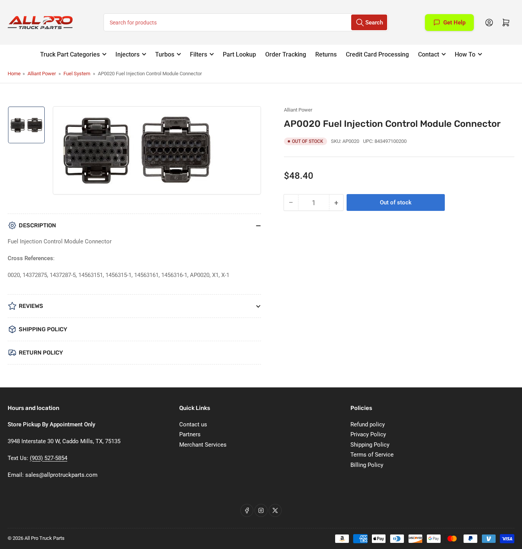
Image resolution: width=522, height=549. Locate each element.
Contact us (193, 424)
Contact (428, 54)
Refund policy (367, 424)
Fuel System (76, 73)
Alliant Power (42, 73)
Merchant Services (203, 444)
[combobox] (246, 22)
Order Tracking (285, 54)
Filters (198, 54)
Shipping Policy (369, 444)
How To (465, 54)
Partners (190, 434)
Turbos (164, 54)
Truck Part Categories (70, 54)
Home (14, 73)
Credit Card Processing (377, 54)
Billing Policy (366, 465)
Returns (326, 54)
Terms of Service (372, 454)
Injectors (127, 54)
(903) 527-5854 (48, 458)
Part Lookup (239, 54)
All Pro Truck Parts (44, 538)
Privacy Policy (368, 434)
